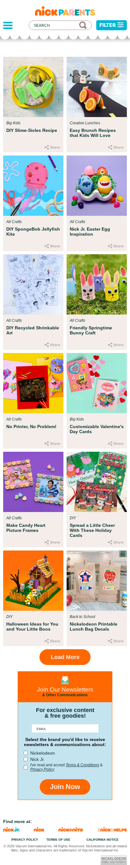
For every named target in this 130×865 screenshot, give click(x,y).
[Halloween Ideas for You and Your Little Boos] (33, 580)
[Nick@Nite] (71, 830)
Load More (65, 657)
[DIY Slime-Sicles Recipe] (33, 87)
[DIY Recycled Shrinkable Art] (33, 284)
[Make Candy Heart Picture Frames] (33, 482)
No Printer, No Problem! (31, 426)
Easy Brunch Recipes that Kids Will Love (93, 133)
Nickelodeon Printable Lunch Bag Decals (93, 626)
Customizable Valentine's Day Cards (97, 429)
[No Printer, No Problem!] (33, 383)
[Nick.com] (39, 830)
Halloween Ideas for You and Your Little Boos (32, 626)
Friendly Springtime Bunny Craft (91, 330)
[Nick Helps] (112, 830)
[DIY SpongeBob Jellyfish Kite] (33, 186)
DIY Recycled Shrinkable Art (32, 330)
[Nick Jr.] (11, 830)
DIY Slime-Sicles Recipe (31, 130)
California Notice (102, 839)
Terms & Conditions (82, 765)
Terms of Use (58, 839)
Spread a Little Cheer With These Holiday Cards (92, 530)
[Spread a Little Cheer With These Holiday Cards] (97, 482)
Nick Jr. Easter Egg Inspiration (90, 232)
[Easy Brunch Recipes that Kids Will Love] (97, 87)
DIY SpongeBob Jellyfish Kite (33, 232)
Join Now (65, 787)
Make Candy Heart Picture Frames (25, 528)
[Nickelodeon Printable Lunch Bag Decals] (97, 580)
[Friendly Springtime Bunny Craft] (97, 284)
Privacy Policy (42, 769)
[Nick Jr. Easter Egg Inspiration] (97, 186)
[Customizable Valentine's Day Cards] (97, 383)
